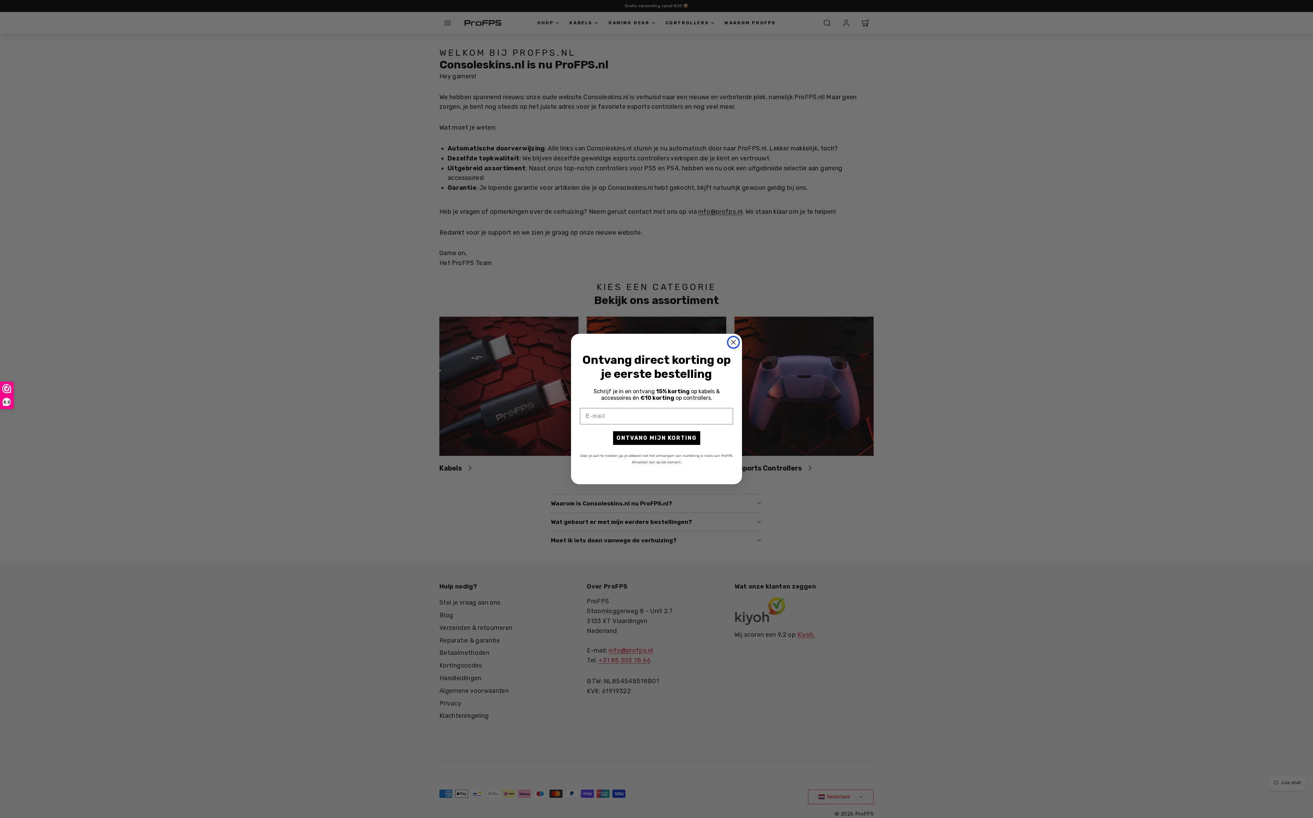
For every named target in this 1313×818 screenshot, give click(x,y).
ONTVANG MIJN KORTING (656, 438)
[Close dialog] (733, 342)
